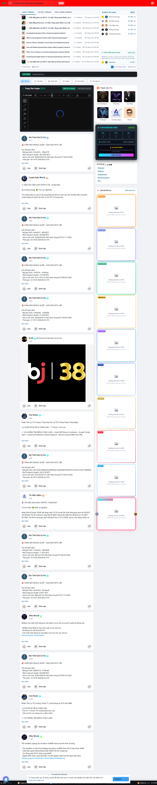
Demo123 (112, 62)
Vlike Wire (33, 616)
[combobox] (36, 3)
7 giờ (30, 578)
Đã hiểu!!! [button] (118, 779)
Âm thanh (80, 81)
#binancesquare (28, 635)
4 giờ (30, 301)
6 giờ (30, 538)
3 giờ (30, 261)
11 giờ (31, 739)
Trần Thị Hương (114, 17)
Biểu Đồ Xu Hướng (69, 88)
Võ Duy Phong (114, 29)
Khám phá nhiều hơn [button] (36, 780)
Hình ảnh (53, 81)
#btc (99, 181)
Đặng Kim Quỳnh (115, 34)
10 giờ (31, 618)
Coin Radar (33, 415)
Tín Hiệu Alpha (35, 495)
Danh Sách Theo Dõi (84, 88)
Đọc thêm (25, 163)
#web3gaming (59, 758)
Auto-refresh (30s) (120, 67)
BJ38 (31, 338)
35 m (30, 140)
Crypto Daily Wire (36, 178)
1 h (30, 180)
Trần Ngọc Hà (113, 25)
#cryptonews (39, 635)
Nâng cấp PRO (116, 155)
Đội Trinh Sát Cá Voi (37, 137)
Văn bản (40, 81)
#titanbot (101, 168)
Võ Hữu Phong (114, 21)
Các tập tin (96, 81)
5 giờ (30, 458)
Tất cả (26, 81)
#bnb (52, 758)
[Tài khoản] (152, 3)
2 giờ (30, 221)
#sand (47, 758)
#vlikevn (101, 171)
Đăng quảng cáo (130, 190)
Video (67, 81)
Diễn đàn (36, 67)
